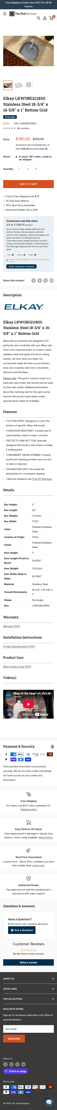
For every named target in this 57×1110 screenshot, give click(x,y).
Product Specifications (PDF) (19, 646)
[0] (51, 18)
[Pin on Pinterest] (39, 280)
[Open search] (38, 18)
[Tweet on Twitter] (45, 280)
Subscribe (14, 1038)
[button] (49, 1101)
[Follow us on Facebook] (5, 1064)
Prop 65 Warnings (42, 478)
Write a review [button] (28, 962)
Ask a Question (23, 930)
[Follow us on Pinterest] (17, 1064)
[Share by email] (51, 280)
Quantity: (8, 168)
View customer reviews (21, 266)
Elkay (6, 123)
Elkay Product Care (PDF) (17, 666)
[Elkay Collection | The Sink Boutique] (23, 302)
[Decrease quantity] (19, 169)
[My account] (44, 18)
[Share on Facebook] (33, 280)
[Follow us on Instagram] (11, 1064)
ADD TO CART (28, 184)
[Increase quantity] (36, 169)
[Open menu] (4, 13)
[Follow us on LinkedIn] (23, 1064)
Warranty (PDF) (11, 626)
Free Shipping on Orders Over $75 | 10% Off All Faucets (28, 4)
